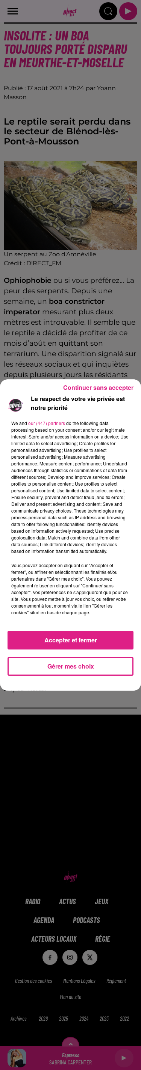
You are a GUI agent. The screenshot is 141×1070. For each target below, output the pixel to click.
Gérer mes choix (70, 666)
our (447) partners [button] (46, 423)
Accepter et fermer (70, 640)
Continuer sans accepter (98, 387)
